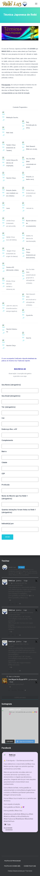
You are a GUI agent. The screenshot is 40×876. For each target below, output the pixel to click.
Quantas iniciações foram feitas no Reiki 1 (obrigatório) (19, 511)
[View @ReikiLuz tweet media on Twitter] (10, 600)
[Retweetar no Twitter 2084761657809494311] (13, 671)
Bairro (4, 451)
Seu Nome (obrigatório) (11, 385)
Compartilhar (9, 829)
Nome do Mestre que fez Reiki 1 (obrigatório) (15, 497)
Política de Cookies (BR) (12, 866)
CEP (3, 474)
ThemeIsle (28, 871)
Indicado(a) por (8, 524)
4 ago (25, 610)
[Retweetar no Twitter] (7, 676)
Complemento (7, 440)
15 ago (25, 580)
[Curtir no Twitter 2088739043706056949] (17, 603)
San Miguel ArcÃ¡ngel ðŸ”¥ (18, 679)
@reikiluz (18, 580)
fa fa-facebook (24, 860)
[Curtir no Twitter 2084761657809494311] (17, 671)
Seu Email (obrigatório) (11, 396)
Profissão (6, 485)
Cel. (3, 418)
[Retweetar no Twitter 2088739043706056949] (13, 603)
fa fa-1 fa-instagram (31, 860)
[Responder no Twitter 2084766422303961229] (9, 635)
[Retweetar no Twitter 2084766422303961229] (13, 635)
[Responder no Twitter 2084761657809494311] (9, 671)
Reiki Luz (12, 580)
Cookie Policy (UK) (30, 866)
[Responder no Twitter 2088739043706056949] (9, 603)
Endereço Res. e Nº (9, 429)
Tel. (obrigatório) (8, 407)
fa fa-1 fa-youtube (35, 860)
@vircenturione (32, 679)
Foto (9, 824)
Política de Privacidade (12, 861)
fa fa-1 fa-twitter (28, 860)
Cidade (4, 462)
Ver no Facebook (8, 827)
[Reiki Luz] (15, 3)
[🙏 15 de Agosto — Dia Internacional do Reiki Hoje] (20, 727)
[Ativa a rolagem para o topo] (36, 871)
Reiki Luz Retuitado (14, 676)
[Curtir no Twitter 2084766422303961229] (17, 635)
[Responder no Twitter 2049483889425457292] (9, 690)
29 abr (11, 682)
